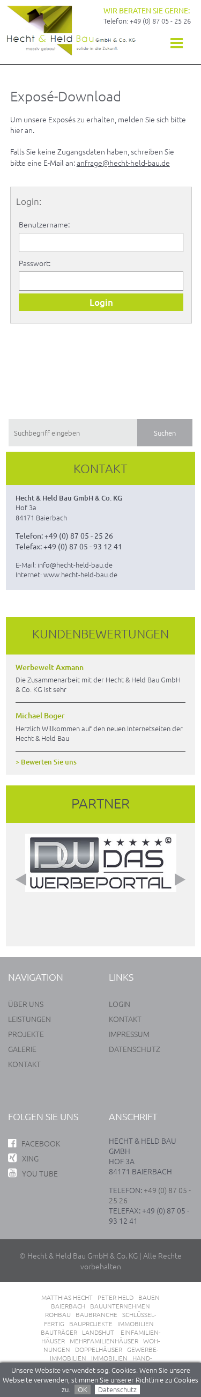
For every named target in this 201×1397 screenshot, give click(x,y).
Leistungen (29, 1018)
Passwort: (34, 263)
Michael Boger (40, 715)
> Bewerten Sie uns (46, 762)
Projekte (26, 1033)
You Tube (40, 1173)
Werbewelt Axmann (50, 667)
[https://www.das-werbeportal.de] (100, 899)
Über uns (25, 1003)
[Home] (71, 53)
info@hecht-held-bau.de (75, 565)
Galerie (22, 1048)
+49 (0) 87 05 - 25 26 (160, 21)
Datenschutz (117, 1389)
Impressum (129, 1033)
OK (82, 1389)
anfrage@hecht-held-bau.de (123, 162)
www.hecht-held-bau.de (80, 574)
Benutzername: (44, 224)
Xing (30, 1158)
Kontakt (24, 1063)
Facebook (40, 1143)
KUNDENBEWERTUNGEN (100, 633)
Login (119, 1003)
